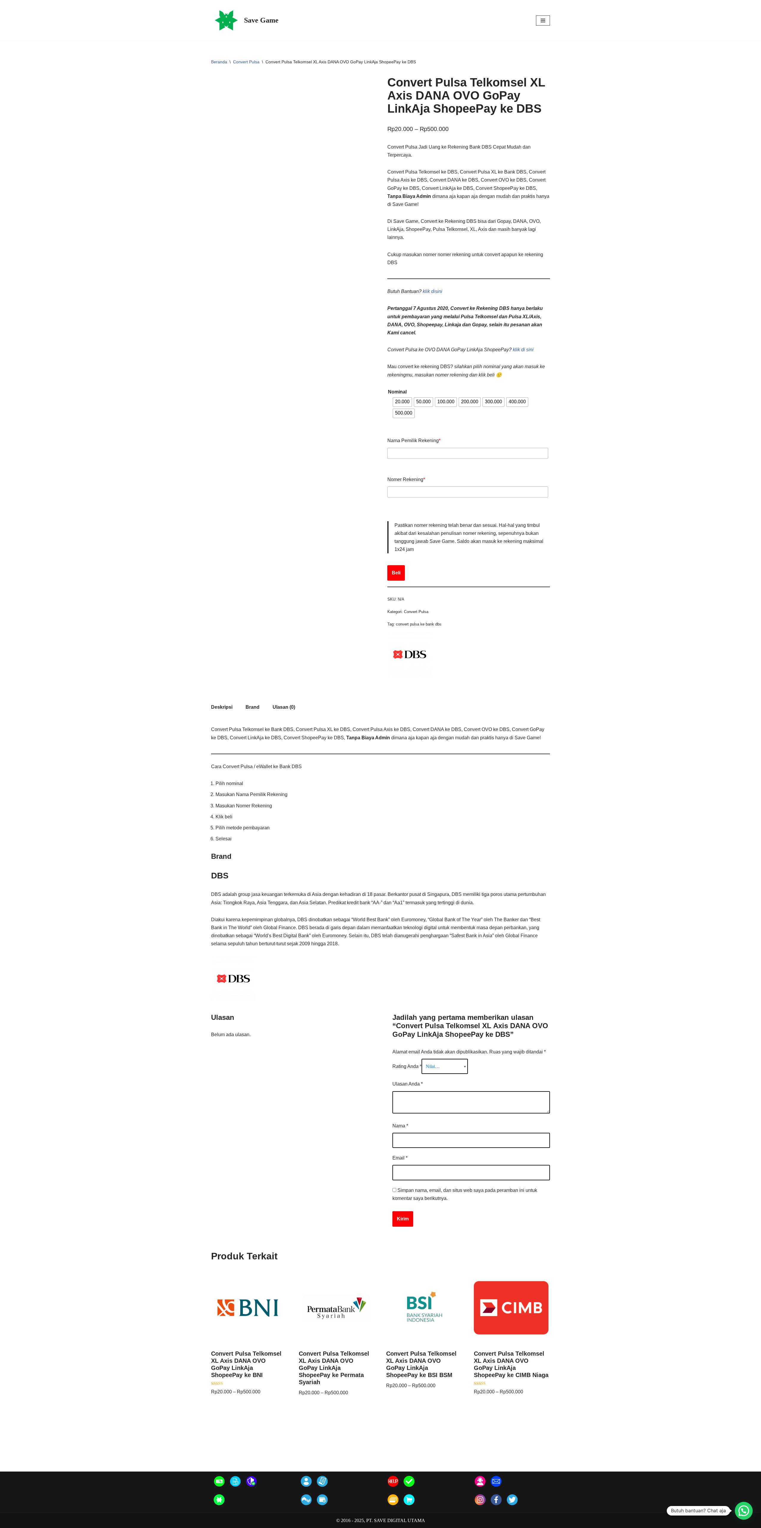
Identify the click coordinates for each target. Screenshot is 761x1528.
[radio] (402, 402)
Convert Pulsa (246, 61)
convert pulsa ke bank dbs (418, 624)
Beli (396, 572)
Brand (253, 707)
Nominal (397, 391)
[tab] (221, 707)
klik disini (432, 291)
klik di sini (523, 349)
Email (400, 1157)
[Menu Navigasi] (543, 20)
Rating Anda (407, 1066)
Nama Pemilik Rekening (414, 440)
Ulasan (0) (284, 707)
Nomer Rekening (406, 479)
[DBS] (409, 675)
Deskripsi (221, 707)
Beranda (219, 61)
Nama (400, 1125)
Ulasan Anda (407, 1083)
